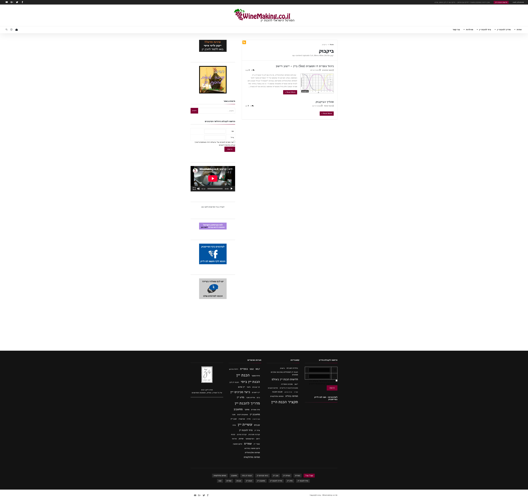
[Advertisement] (264, 325)
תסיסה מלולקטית (277, 396)
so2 (252, 369)
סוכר (233, 414)
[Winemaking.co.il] (264, 8)
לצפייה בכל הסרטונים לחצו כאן (212, 207)
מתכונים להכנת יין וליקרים (289, 388)
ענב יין (234, 418)
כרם (258, 397)
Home (332, 45)
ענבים (257, 425)
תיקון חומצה (237, 444)
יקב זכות (204, 390)
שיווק (241, 438)
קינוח (233, 434)
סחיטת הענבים (273, 388)
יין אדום (241, 386)
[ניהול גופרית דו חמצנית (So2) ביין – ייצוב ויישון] (317, 83)
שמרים (248, 444)
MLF (258, 369)
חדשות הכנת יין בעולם (285, 379)
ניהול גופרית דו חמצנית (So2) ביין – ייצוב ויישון (305, 66)
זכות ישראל (328, 106)
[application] (213, 178)
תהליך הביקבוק (325, 102)
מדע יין (240, 397)
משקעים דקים (242, 414)
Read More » (290, 92)
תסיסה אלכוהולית (252, 452)
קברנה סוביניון (254, 434)
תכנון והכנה (277, 391)
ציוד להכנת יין (246, 430)
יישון (296, 384)
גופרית (244, 369)
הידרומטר (255, 375)
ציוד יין (257, 430)
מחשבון (238, 409)
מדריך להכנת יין (247, 403)
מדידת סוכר (250, 397)
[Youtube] (6, 2)
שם (233, 131)
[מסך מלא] (194, 188)
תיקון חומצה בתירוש (252, 448)
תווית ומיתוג (288, 392)
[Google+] (12, 2)
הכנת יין (243, 375)
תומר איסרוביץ (327, 70)
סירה (249, 419)
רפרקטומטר (249, 438)
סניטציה (242, 419)
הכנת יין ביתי (250, 381)
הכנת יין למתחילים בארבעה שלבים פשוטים (284, 373)
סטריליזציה (256, 419)
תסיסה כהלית (291, 396)
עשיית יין (245, 424)
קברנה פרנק (242, 434)
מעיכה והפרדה (287, 384)
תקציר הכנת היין (284, 402)
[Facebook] (22, 2)
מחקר (246, 409)
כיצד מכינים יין (240, 392)
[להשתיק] (198, 188)
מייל (232, 137)
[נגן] (231, 188)
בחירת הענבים (292, 368)
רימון (258, 438)
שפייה (296, 392)
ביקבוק (305, 91)
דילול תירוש (233, 369)
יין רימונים (256, 392)
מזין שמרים (255, 409)
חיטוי (249, 387)
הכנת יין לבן (234, 382)
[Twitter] (17, 2)
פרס (234, 425)
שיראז (234, 438)
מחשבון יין (255, 414)
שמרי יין (257, 444)
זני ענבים (256, 387)
